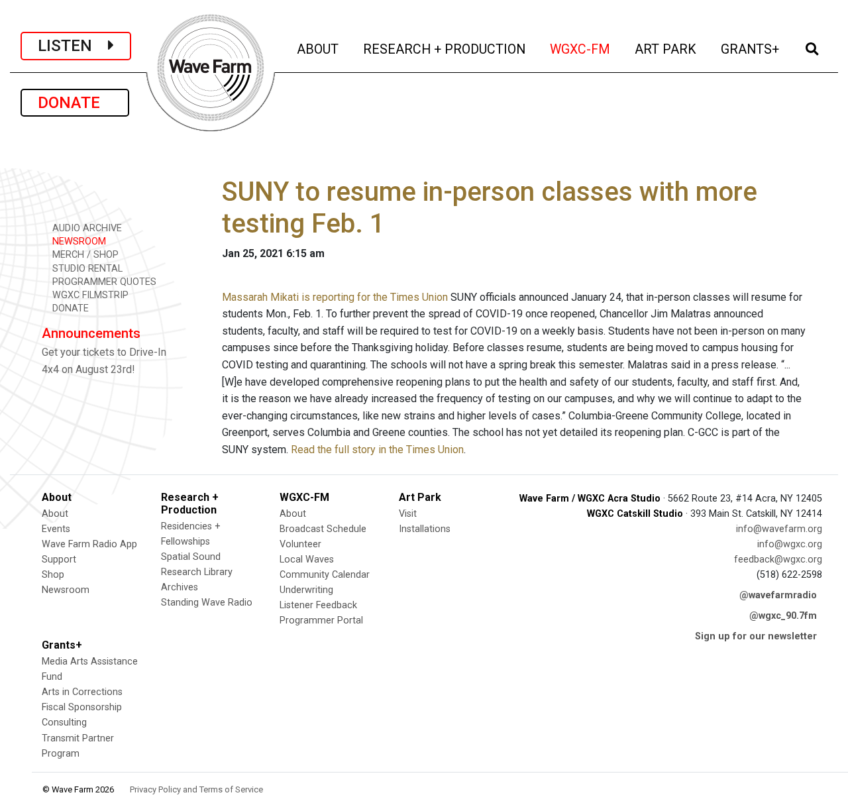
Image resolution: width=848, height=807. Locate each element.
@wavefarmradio (778, 595)
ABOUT (318, 49)
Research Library (197, 572)
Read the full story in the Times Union (377, 449)
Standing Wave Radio (206, 602)
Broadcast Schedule (323, 529)
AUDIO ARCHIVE (86, 228)
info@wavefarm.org (779, 529)
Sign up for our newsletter (756, 636)
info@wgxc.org (789, 544)
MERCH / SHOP (84, 254)
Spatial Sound (191, 557)
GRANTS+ (750, 49)
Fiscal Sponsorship (82, 707)
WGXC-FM (581, 49)
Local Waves (307, 559)
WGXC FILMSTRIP (89, 295)
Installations (424, 529)
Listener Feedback (318, 605)
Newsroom (65, 590)
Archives (179, 587)
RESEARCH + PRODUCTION (445, 49)
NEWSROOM (78, 241)
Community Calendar (325, 574)
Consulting (64, 722)
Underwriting (306, 590)
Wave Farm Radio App (89, 544)
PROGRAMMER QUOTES (103, 282)
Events (56, 529)
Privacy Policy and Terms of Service (196, 789)
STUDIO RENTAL (86, 268)
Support (59, 559)
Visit (408, 513)
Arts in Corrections (82, 692)
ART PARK (666, 49)
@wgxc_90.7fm (783, 615)
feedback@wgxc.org (778, 559)
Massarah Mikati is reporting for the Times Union (335, 297)
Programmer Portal (321, 620)
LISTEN (73, 45)
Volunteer (300, 544)
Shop (53, 574)
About (55, 513)
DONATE (75, 102)
